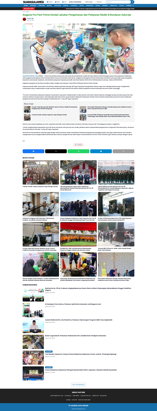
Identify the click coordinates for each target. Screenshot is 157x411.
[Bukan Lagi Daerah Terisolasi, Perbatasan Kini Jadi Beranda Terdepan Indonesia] (33, 342)
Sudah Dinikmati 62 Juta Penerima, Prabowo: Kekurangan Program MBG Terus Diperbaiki (78, 320)
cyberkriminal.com (85, 395)
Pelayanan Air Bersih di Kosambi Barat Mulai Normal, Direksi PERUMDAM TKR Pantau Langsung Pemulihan (77, 279)
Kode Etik (74, 400)
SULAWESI (49, 351)
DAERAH (49, 5)
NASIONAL (33, 5)
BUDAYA (65, 5)
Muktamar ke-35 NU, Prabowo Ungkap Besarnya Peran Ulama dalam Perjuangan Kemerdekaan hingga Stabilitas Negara (60, 8)
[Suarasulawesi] (33, 2)
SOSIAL (82, 5)
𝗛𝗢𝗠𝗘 (26, 5)
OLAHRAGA (74, 5)
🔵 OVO (64, 2)
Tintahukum (67, 395)
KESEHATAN (57, 5)
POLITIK (121, 5)
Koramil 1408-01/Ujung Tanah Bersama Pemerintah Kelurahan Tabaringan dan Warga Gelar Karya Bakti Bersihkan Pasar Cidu (108, 115)
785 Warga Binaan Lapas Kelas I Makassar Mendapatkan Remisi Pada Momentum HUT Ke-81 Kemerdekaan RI (76, 188)
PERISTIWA (42, 5)
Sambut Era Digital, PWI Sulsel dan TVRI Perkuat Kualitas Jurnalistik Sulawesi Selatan (38, 219)
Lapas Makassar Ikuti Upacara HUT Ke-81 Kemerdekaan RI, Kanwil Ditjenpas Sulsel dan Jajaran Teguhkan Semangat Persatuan (115, 188)
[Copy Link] (123, 151)
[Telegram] (78, 151)
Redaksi (68, 400)
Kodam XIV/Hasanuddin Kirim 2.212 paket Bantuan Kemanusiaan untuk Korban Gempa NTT (115, 219)
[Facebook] (33, 151)
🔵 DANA (57, 2)
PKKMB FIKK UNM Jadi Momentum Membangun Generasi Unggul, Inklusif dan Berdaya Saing (75, 249)
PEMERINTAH (129, 5)
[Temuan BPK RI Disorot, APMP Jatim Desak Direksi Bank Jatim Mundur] (116, 234)
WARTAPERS (76, 395)
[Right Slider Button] (132, 5)
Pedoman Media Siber (84, 400)
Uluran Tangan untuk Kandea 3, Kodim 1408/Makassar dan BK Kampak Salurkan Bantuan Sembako (41, 279)
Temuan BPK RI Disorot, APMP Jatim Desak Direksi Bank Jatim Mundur (114, 249)
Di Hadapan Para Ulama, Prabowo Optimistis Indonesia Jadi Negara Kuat (124, 8)
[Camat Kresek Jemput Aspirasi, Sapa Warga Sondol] (27, 117)
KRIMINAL (105, 5)
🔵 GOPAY (49, 2)
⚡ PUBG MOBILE (88, 2)
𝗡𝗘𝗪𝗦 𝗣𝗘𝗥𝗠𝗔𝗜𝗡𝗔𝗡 (75, 2)
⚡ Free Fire (98, 2)
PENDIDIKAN (89, 5)
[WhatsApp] (101, 151)
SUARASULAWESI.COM (30, 76)
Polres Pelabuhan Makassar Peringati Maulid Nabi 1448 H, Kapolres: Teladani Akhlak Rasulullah (81, 370)
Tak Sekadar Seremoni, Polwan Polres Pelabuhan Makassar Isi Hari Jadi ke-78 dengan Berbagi (80, 354)
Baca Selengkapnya (78, 384)
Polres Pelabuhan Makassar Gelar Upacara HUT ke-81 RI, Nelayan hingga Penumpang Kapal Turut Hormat (78, 219)
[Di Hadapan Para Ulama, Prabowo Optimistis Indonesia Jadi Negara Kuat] (33, 310)
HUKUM (98, 5)
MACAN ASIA (103, 395)
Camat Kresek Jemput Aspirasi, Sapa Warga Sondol (49, 115)
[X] (56, 151)
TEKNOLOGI (113, 5)
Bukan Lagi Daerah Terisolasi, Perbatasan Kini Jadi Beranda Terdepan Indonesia (75, 336)
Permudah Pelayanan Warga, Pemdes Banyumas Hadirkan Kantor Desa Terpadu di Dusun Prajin (109, 108)
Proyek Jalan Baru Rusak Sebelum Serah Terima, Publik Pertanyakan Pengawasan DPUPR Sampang (54, 108)
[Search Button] (132, 2)
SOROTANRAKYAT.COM (56, 395)
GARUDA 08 (95, 395)
